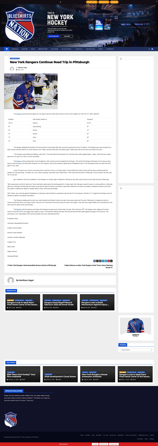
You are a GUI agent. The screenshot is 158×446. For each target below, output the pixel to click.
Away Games (10, 300)
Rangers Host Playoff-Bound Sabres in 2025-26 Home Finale (59, 303)
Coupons (114, 2)
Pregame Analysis (14, 58)
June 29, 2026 (50, 379)
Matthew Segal (22, 67)
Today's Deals (91, 2)
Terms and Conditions (131, 435)
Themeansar (35, 437)
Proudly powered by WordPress (12, 437)
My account (66, 49)
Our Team (54, 49)
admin (20, 307)
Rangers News (28, 300)
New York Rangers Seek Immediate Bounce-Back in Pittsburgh (32, 265)
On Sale (95, 444)
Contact (79, 49)
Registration (121, 435)
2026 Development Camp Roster (60, 376)
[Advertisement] (83, 393)
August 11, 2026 (14, 379)
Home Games (48, 300)
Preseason (85, 372)
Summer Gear (114, 444)
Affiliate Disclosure (143, 435)
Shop (33, 49)
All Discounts (104, 2)
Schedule (14, 49)
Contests (110, 49)
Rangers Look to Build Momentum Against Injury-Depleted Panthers (94, 304)
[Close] (156, 1)
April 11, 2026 (125, 379)
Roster (24, 49)
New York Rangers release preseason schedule (94, 375)
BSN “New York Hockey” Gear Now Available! (21, 375)
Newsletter (42, 49)
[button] (149, 49)
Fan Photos (90, 49)
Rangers (19, 114)
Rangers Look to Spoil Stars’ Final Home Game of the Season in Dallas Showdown (22, 304)
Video (101, 49)
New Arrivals (103, 444)
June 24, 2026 (87, 379)
